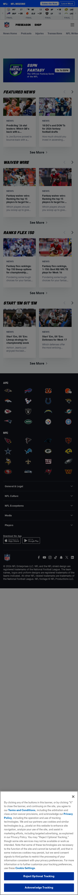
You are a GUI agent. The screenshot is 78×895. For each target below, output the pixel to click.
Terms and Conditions (21, 810)
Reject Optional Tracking (38, 876)
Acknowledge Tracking (39, 887)
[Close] (73, 796)
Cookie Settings (25, 868)
